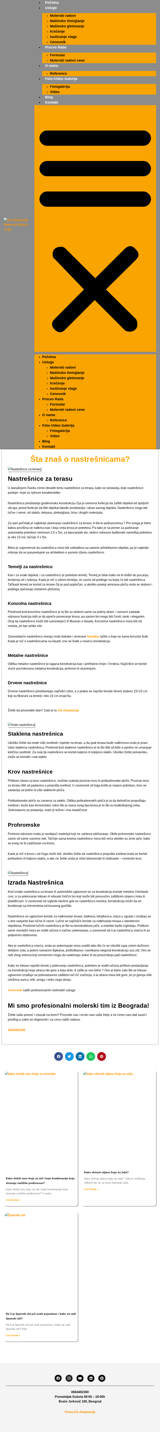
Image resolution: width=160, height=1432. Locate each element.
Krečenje (57, 31)
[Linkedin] (90, 1378)
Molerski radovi (63, 16)
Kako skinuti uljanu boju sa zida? (106, 1172)
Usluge (51, 8)
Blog (49, 97)
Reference (58, 73)
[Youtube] (80, 1378)
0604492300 (16, 1030)
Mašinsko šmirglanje (67, 21)
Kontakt (51, 102)
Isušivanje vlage (63, 37)
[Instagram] (69, 1378)
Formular (57, 55)
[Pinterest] (101, 1378)
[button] (95, 228)
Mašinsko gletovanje (67, 26)
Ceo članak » (13, 1200)
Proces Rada (55, 47)
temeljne (93, 636)
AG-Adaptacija (68, 710)
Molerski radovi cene (67, 60)
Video (55, 92)
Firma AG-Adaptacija (80, 1412)
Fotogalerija (60, 87)
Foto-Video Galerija (61, 79)
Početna (52, 2)
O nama (51, 66)
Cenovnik (58, 42)
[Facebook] (58, 1378)
